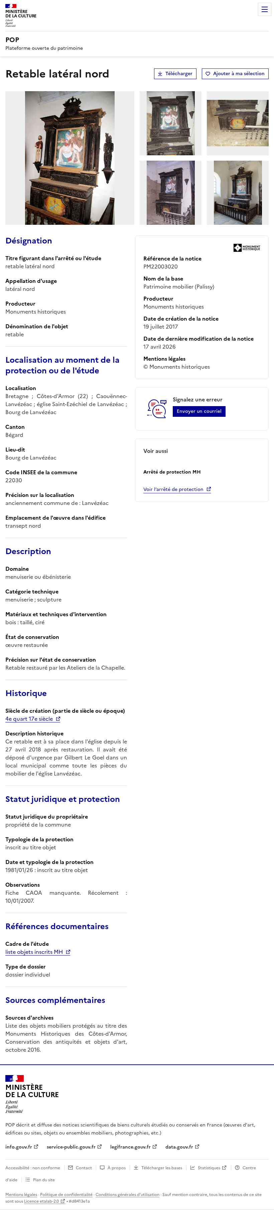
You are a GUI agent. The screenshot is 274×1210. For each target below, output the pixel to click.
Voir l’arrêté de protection (173, 489)
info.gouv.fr (18, 1147)
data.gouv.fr (179, 1147)
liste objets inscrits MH (34, 952)
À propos (117, 1168)
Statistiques (209, 1168)
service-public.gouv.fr (71, 1147)
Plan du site (44, 1180)
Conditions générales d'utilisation (127, 1195)
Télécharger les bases (161, 1168)
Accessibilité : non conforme (32, 1168)
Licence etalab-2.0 (41, 1201)
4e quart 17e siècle (29, 719)
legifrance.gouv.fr (130, 1147)
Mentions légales (21, 1195)
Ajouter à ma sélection (239, 73)
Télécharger (178, 73)
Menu (264, 9)
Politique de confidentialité (66, 1195)
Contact (84, 1168)
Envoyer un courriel (199, 411)
